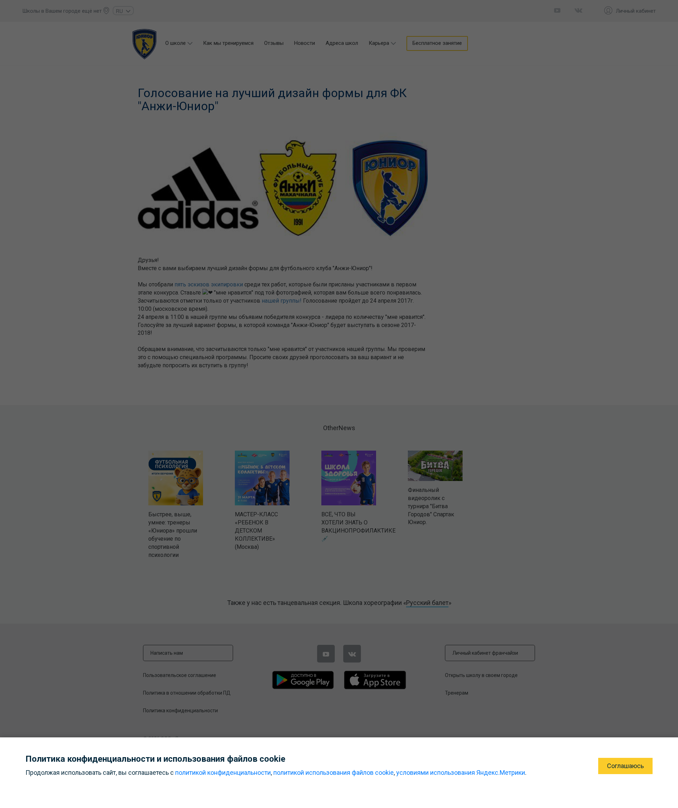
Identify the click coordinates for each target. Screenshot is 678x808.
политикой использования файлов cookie (333, 772)
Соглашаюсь (625, 766)
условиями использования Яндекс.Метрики (460, 772)
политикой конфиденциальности (223, 772)
